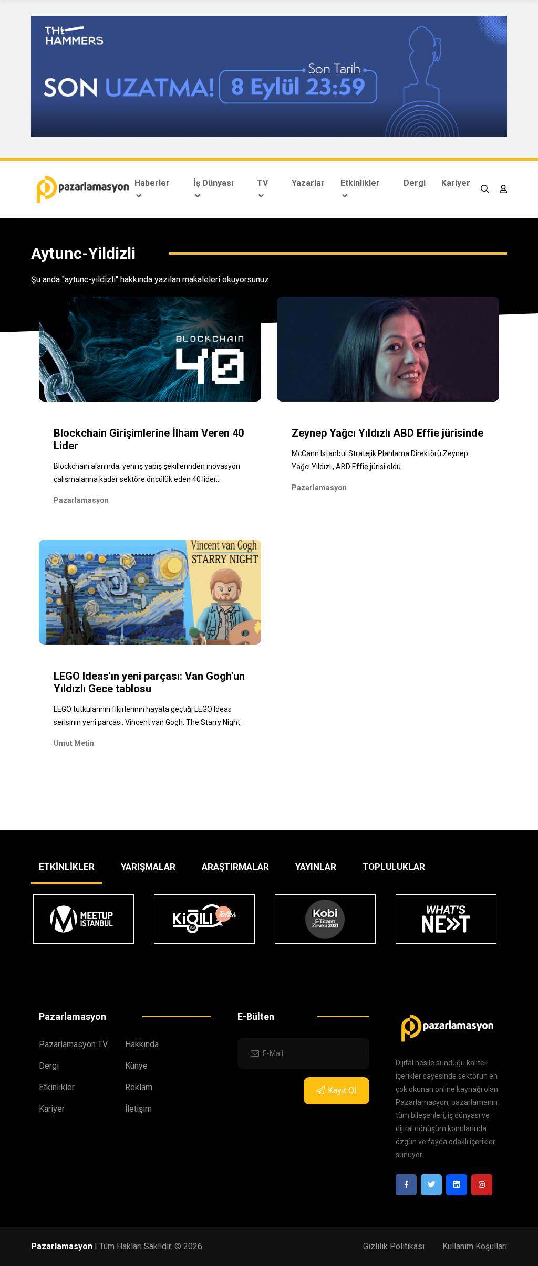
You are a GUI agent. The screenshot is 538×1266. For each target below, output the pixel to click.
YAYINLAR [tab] (315, 866)
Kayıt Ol (342, 1090)
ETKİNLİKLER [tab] (67, 866)
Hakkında (142, 1044)
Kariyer (455, 183)
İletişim (138, 1109)
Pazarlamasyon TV (73, 1044)
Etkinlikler (360, 183)
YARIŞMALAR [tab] (148, 866)
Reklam (138, 1087)
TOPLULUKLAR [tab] (394, 866)
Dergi (415, 183)
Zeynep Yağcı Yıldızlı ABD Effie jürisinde (387, 433)
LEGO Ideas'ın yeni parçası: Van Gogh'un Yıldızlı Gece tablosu (149, 682)
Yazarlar (308, 183)
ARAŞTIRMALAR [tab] (235, 866)
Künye (136, 1066)
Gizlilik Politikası (394, 1246)
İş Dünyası (213, 183)
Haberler (152, 183)
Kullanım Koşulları (474, 1246)
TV (262, 183)
